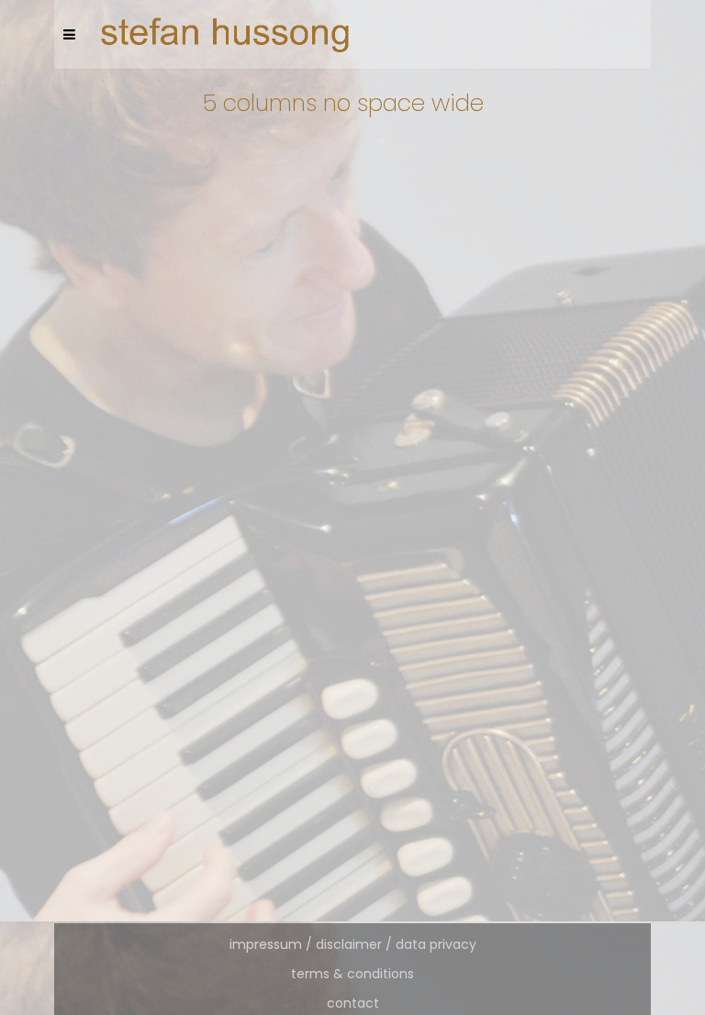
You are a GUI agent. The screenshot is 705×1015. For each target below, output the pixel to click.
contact (353, 1003)
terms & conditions (352, 974)
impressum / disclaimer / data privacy (352, 944)
